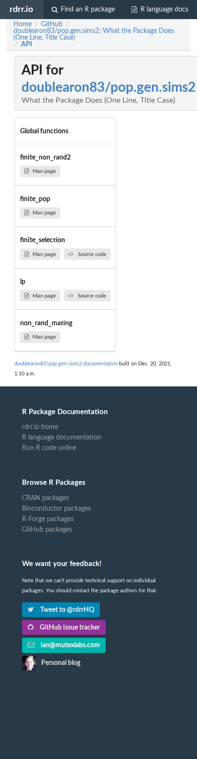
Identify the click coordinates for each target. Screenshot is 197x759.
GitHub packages (47, 529)
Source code (92, 254)
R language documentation (61, 437)
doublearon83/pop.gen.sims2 (109, 87)
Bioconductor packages (56, 508)
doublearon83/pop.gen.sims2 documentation (66, 363)
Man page (44, 171)
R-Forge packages (48, 519)
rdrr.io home (40, 427)
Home (22, 24)
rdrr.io (21, 9)
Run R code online (49, 448)
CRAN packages (45, 498)
